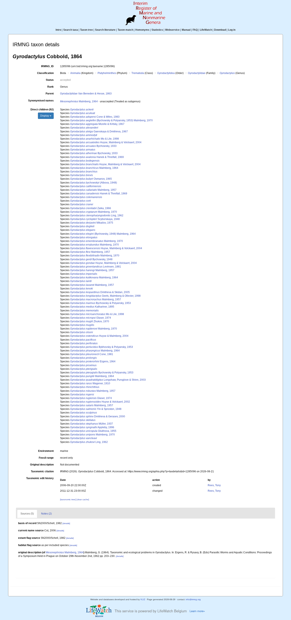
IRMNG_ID (47, 66)
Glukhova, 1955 (93, 430)
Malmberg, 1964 (79, 101)
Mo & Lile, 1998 (94, 138)
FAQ (195, 29)
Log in (231, 29)
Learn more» (197, 611)
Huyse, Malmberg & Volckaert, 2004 (105, 142)
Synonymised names (41, 100)
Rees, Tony (214, 485)
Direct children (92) (42, 109)
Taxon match (125, 29)
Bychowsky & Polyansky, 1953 (100, 303)
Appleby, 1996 (92, 427)
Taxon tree (86, 29)
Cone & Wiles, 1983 (95, 116)
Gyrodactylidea (166, 73)
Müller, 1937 (91, 423)
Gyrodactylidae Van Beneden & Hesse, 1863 (86, 93)
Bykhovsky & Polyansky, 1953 (101, 346)
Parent (50, 93)
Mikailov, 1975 (91, 222)
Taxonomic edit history (40, 478)
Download (220, 29)
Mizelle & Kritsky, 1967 (97, 124)
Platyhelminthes (107, 73)
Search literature (105, 29)
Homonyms (142, 29)
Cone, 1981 (91, 354)
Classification (45, 73)
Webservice (172, 29)
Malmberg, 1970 (93, 211)
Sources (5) (27, 513)
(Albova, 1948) (93, 182)
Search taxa (70, 29)
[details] (66, 523)
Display (45, 115)
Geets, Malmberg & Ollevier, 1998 (105, 295)
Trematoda (137, 73)
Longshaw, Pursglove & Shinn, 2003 (108, 379)
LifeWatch (206, 29)
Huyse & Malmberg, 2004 (99, 335)
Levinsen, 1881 (95, 266)
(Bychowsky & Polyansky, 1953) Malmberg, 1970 (111, 120)
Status (50, 79)
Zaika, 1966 (90, 208)
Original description (42, 464)
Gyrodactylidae (196, 73)
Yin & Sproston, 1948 (95, 409)
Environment (46, 450)
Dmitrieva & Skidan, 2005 (100, 292)
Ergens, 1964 (92, 361)
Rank (50, 86)
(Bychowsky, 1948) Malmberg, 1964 (103, 233)
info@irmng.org (193, 599)
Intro (58, 29)
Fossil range (46, 457)
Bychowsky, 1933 (93, 146)
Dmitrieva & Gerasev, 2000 (97, 416)
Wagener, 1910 (90, 383)
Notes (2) (46, 513)
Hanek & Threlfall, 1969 (97, 157)
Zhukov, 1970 (89, 321)
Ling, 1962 (96, 215)
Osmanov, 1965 (91, 178)
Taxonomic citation (42, 471)
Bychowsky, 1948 (91, 259)
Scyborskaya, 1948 (95, 219)
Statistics (157, 29)
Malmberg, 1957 (93, 189)
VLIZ (142, 599)
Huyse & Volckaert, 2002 (100, 401)
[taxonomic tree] (68, 499)
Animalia (75, 73)
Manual (186, 29)
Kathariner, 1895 (92, 306)
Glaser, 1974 (90, 317)
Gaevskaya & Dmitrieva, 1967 (99, 131)
